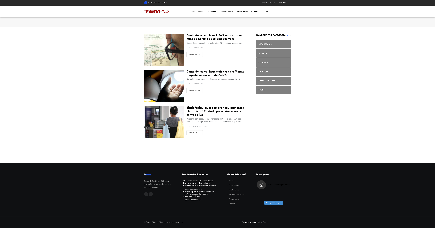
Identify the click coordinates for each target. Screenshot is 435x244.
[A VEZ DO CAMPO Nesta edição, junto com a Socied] (286, 195)
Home (192, 11)
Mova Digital (255, 222)
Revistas (254, 11)
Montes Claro (234, 190)
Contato (265, 11)
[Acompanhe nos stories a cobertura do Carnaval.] (286, 198)
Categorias (211, 11)
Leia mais (193, 54)
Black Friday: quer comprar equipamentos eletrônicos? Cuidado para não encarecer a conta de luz (215, 111)
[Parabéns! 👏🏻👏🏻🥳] (277, 198)
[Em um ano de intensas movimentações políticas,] (261, 198)
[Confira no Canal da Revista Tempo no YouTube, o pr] (277, 195)
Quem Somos (234, 185)
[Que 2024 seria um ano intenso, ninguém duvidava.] (269, 198)
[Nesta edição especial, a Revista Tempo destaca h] (261, 192)
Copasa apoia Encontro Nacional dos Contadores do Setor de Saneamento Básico (198, 194)
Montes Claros (227, 11)
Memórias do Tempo (236, 194)
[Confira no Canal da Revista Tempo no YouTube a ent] (269, 192)
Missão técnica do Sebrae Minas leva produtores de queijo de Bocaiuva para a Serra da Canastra (199, 183)
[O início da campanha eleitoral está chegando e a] (286, 192)
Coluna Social (242, 11)
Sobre (200, 11)
